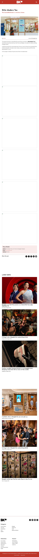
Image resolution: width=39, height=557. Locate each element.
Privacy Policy (23, 555)
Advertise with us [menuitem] (3, 543)
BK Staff (4, 38)
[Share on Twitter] (29, 256)
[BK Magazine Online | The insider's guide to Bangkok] (19, 2)
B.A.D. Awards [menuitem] (3, 540)
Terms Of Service (16, 555)
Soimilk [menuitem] (2, 548)
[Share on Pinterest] (31, 256)
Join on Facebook (15, 542)
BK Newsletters (14, 540)
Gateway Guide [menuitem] (3, 542)
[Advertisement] (19, 266)
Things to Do (14, 527)
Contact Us (14, 544)
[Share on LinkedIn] (34, 256)
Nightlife (2, 531)
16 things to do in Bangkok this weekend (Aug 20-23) (15, 448)
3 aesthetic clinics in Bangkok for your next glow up (14, 416)
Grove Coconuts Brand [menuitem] (4, 547)
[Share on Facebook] (26, 256)
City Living (2, 527)
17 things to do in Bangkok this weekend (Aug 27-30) (15, 337)
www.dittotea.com (8, 250)
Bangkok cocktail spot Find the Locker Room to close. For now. (17, 479)
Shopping (13, 526)
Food (1, 530)
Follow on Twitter (15, 543)
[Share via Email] (36, 256)
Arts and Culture (3, 526)
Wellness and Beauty (15, 530)
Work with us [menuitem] (3, 544)
